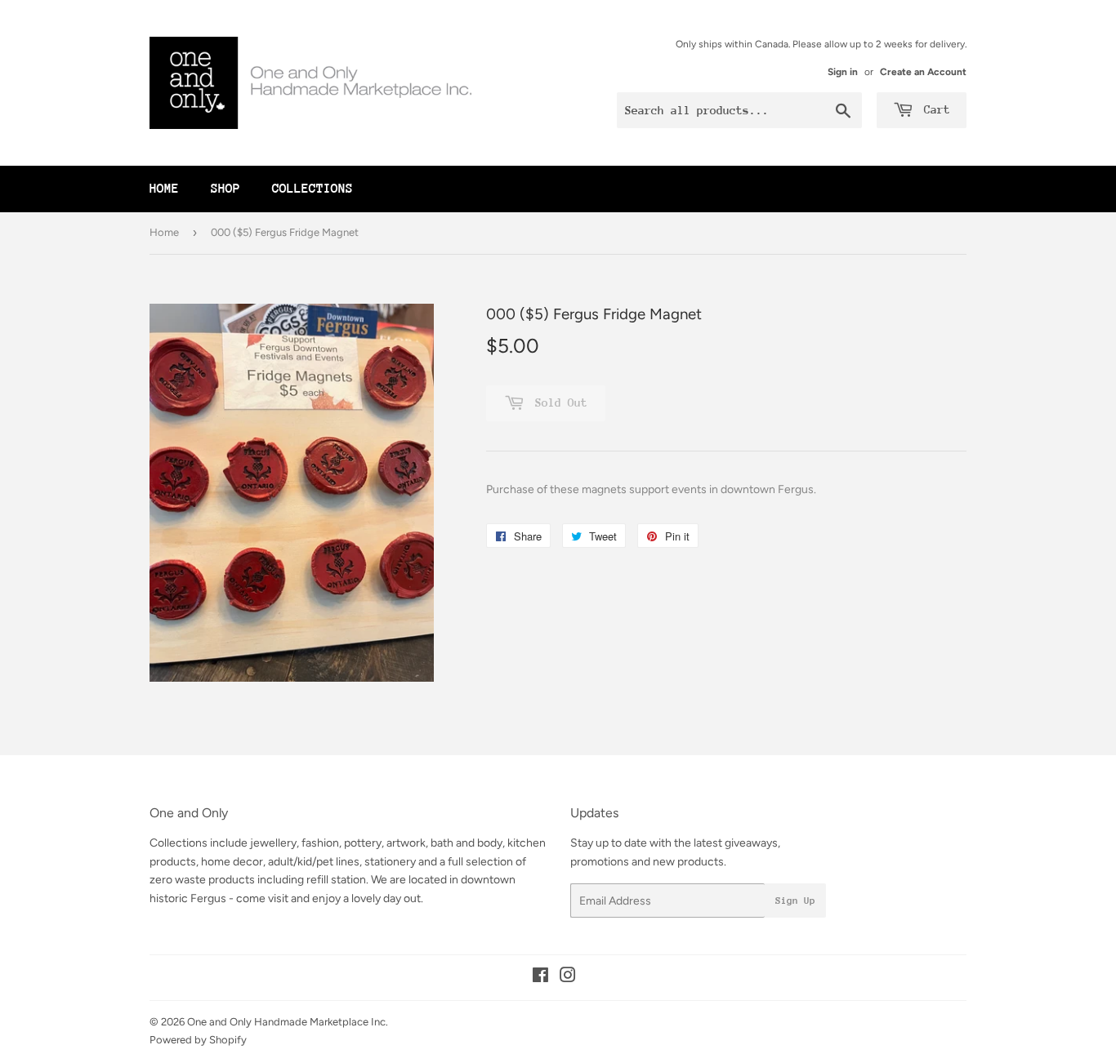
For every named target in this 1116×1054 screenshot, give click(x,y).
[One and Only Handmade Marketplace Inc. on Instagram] (568, 978)
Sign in (843, 72)
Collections (312, 188)
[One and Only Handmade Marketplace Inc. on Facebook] (540, 978)
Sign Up (795, 900)
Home (164, 188)
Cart (933, 109)
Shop (225, 188)
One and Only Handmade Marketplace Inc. (287, 1022)
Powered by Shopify (198, 1040)
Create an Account (923, 72)
